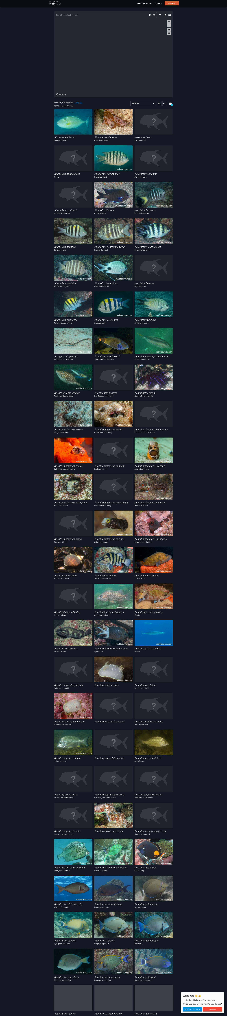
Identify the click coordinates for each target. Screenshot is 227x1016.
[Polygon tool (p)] (169, 29)
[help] (169, 15)
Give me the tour (192, 1009)
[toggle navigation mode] (164, 103)
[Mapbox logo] (61, 94)
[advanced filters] (160, 15)
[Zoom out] (169, 25)
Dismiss (212, 1009)
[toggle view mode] (159, 103)
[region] (113, 57)
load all (78, 103)
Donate (171, 3)
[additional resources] (164, 15)
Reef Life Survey (144, 3)
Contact (158, 3)
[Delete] (169, 33)
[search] (154, 15)
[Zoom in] (169, 21)
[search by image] (150, 15)
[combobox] (101, 15)
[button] (143, 103)
